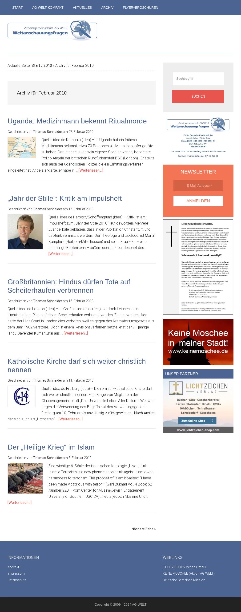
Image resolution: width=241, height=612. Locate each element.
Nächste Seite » (144, 529)
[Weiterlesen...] (91, 170)
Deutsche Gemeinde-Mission (184, 580)
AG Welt (52, 34)
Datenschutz (17, 580)
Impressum (16, 573)
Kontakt (13, 567)
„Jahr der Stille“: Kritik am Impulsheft (65, 198)
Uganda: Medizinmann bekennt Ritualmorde (77, 121)
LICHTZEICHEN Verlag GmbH (184, 567)
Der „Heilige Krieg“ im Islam (51, 447)
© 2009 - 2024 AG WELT (128, 604)
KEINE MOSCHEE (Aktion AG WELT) (189, 573)
